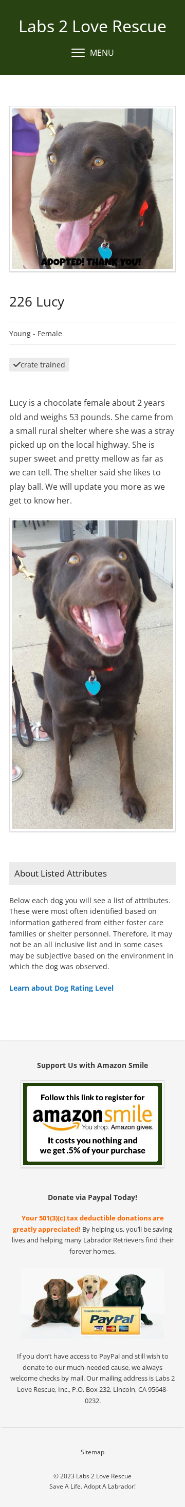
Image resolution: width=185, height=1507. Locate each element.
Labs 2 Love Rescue (92, 26)
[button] (92, 53)
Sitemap (92, 1452)
